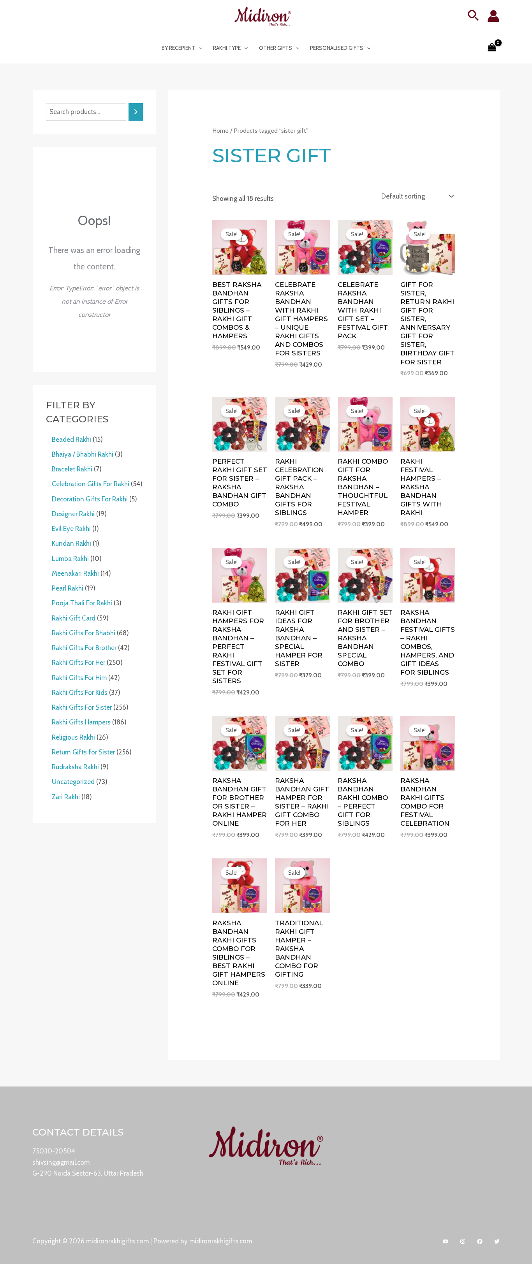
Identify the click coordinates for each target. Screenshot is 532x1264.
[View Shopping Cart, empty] (492, 48)
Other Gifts (275, 47)
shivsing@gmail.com (61, 1162)
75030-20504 (53, 1151)
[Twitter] (497, 1241)
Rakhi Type (227, 47)
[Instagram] (462, 1241)
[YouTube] (445, 1241)
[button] (473, 16)
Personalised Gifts (336, 47)
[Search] (136, 112)
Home (220, 130)
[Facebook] (480, 1241)
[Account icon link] (493, 16)
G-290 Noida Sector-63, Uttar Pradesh (87, 1173)
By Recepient (178, 47)
